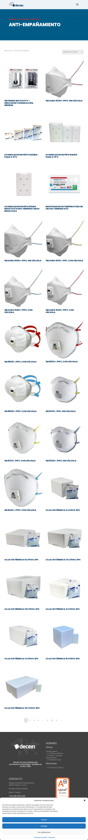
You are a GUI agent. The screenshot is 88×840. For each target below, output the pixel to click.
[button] (84, 800)
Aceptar (44, 820)
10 (52, 720)
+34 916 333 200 (17, 796)
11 (57, 720)
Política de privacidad (40, 837)
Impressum (51, 837)
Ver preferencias (44, 832)
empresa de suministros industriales (23, 763)
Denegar (44, 826)
